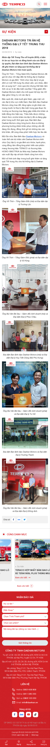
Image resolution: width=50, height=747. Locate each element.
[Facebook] (14, 714)
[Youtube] (28, 714)
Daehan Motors (34, 136)
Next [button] (47, 551)
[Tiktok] (35, 714)
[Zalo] (21, 714)
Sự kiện (18, 52)
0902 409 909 (29, 689)
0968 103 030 (29, 698)
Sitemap (35, 735)
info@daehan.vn (30, 702)
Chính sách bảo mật (20, 735)
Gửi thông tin (25, 643)
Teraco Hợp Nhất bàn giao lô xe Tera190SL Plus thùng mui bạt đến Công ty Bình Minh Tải (21, 572)
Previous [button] (2, 551)
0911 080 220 (29, 694)
